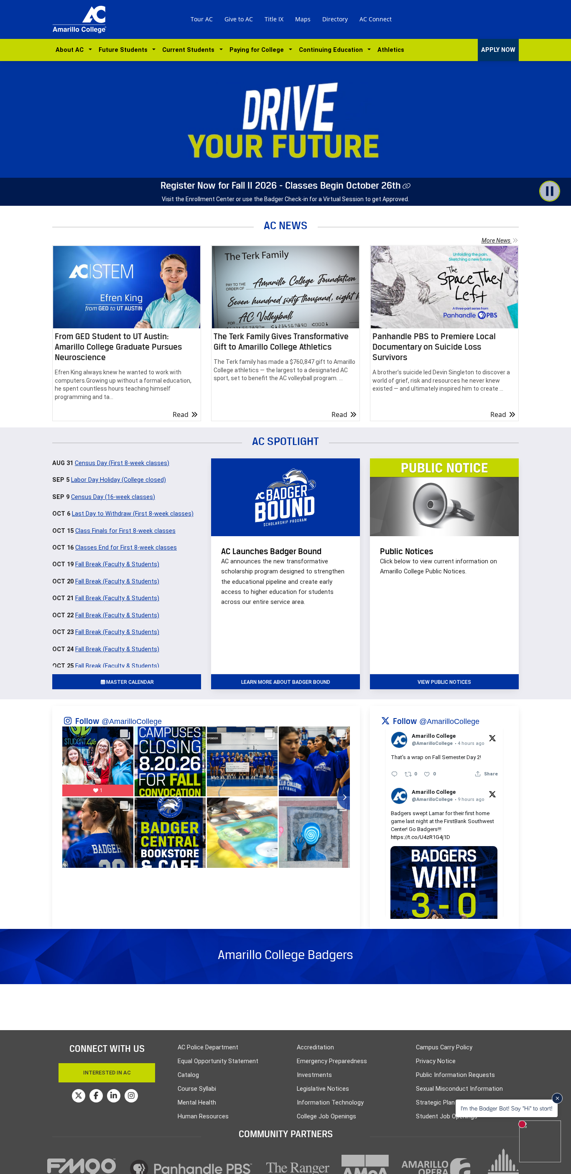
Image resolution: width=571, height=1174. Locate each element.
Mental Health (197, 1102)
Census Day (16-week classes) (113, 497)
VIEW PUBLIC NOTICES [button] (444, 682)
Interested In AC (107, 1072)
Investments (314, 1075)
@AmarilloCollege (132, 721)
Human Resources (203, 1116)
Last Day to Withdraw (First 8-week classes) (133, 513)
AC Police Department (208, 1047)
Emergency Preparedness (332, 1061)
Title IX (274, 19)
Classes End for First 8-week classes (126, 547)
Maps (303, 19)
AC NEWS (286, 225)
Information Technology (330, 1102)
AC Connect (375, 19)
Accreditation (315, 1047)
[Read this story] (127, 287)
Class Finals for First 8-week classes (125, 531)
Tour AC (202, 19)
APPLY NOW (498, 50)
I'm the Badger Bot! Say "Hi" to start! (507, 1108)
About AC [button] (71, 50)
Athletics (390, 50)
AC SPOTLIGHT (285, 441)
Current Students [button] (190, 50)
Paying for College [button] (258, 50)
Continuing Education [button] (332, 50)
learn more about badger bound (285, 682)
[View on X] (492, 737)
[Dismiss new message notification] (557, 1098)
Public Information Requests (455, 1075)
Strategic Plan (435, 1102)
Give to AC (238, 19)
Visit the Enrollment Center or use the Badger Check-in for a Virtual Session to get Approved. (285, 199)
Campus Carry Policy (444, 1047)
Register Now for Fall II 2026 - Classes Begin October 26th (281, 185)
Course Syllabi (197, 1088)
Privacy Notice (436, 1061)
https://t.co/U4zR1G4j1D (420, 837)
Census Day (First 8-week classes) (122, 463)
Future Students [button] (125, 50)
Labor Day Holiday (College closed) (118, 479)
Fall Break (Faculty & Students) (117, 564)
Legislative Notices (323, 1088)
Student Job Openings (446, 1116)
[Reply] (394, 774)
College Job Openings (326, 1116)
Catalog (188, 1075)
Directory (335, 19)
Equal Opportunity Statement (218, 1061)
